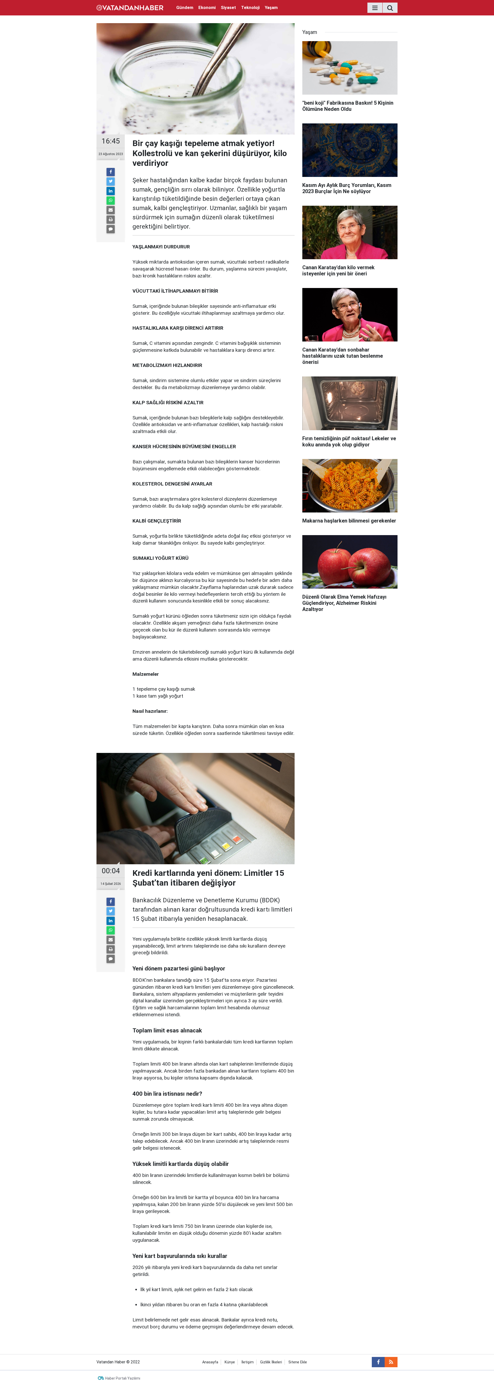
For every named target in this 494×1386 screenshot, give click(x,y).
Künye (230, 1362)
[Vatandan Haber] (129, 7)
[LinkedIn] (111, 191)
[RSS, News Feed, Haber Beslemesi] (391, 1362)
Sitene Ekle (297, 1362)
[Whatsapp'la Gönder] (111, 200)
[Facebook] (111, 172)
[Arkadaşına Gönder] (111, 210)
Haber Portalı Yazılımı (122, 1378)
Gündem (184, 7)
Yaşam (271, 7)
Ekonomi (207, 7)
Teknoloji (250, 7)
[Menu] (375, 8)
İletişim (247, 1362)
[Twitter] (111, 181)
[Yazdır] (111, 219)
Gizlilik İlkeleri (271, 1362)
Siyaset (228, 7)
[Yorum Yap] (111, 229)
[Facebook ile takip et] (378, 1362)
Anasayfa (210, 1362)
